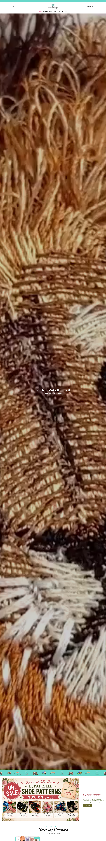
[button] (13, 6)
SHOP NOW (87, 805)
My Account (89, 6)
